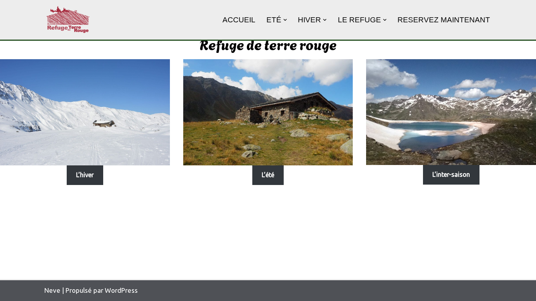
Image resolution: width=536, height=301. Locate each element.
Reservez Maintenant (443, 20)
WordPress (121, 290)
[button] (285, 20)
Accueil (238, 20)
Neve (52, 290)
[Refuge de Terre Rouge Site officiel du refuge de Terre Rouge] (67, 19)
